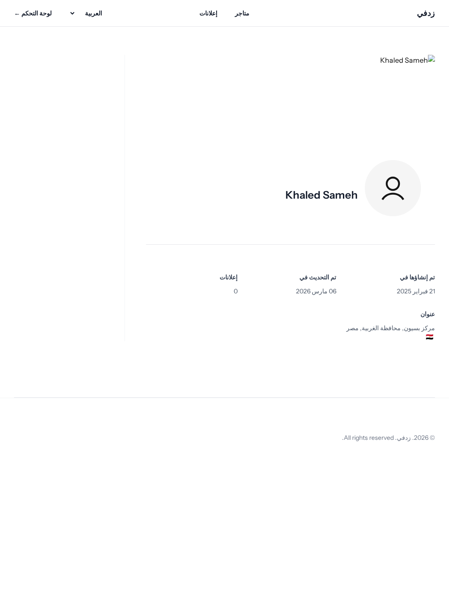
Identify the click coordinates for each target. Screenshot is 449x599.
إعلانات (208, 13)
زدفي (426, 13)
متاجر (242, 13)
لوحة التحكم (33, 13)
